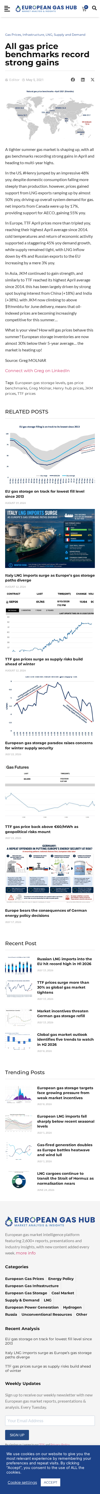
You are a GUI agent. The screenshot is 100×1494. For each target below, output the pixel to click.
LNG (49, 35)
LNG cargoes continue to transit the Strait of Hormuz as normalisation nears (65, 1178)
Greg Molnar (40, 388)
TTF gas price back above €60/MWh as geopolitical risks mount (41, 829)
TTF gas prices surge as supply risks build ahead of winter (48, 1368)
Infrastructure (33, 35)
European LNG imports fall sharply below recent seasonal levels (65, 1121)
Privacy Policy (60, 1444)
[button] (73, 80)
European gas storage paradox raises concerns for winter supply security (49, 745)
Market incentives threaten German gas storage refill (62, 1013)
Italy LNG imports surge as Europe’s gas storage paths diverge (48, 1354)
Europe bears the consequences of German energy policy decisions (46, 913)
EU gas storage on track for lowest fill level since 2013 (48, 1341)
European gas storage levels (40, 383)
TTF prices (26, 393)
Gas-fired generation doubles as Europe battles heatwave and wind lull (64, 1150)
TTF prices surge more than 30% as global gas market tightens (63, 987)
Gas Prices (13, 35)
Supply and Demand (69, 35)
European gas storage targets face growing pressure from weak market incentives (65, 1093)
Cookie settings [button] (22, 1482)
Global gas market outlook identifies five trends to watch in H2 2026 (65, 1039)
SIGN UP (17, 1435)
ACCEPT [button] (50, 1482)
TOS (42, 1444)
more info (26, 1253)
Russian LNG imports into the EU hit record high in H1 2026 (64, 961)
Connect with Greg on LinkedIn (37, 370)
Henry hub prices (68, 388)
